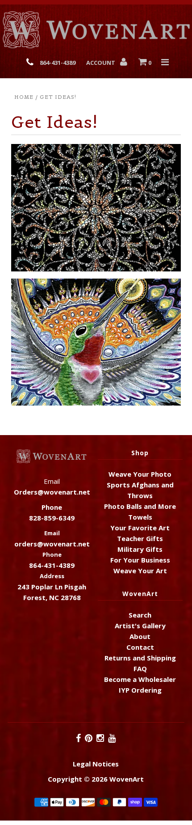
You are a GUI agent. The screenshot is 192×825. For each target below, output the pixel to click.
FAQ (140, 668)
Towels (140, 516)
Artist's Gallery (140, 625)
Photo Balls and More (140, 506)
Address (52, 576)
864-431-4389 (57, 63)
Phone (52, 554)
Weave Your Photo (140, 474)
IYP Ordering (140, 689)
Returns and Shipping (140, 657)
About (139, 636)
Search (140, 614)
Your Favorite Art (140, 527)
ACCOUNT (101, 63)
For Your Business (140, 559)
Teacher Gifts (140, 538)
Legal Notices (96, 763)
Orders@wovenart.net (52, 491)
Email (52, 533)
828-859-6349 (52, 517)
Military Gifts (140, 549)
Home (23, 96)
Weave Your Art (140, 570)
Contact (140, 647)
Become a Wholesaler (140, 679)
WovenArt (126, 778)
